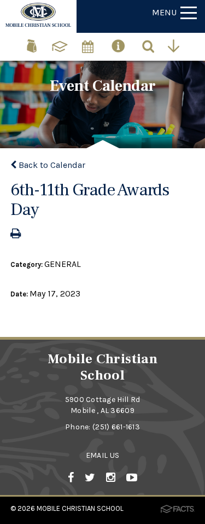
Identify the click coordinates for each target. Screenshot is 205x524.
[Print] (15, 234)
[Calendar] (88, 41)
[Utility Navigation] (176, 45)
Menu (164, 12)
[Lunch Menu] (32, 41)
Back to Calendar (50, 165)
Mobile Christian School (80, 508)
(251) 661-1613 (116, 427)
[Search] (149, 45)
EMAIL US (102, 455)
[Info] (118, 41)
